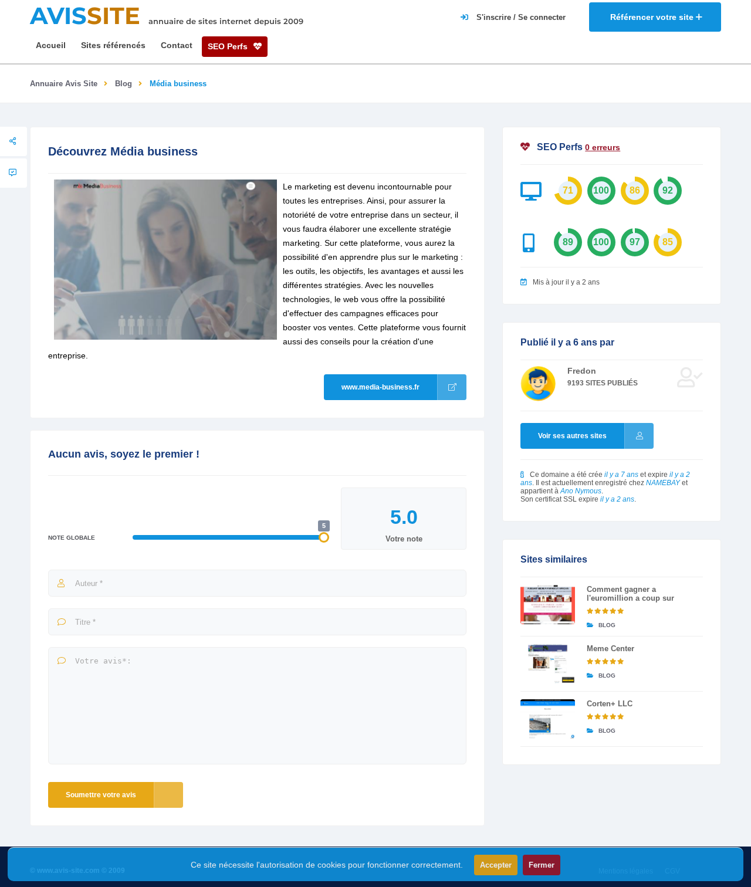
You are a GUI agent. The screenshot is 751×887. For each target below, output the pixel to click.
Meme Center (610, 648)
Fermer (541, 865)
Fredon (581, 370)
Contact (176, 45)
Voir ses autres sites (572, 436)
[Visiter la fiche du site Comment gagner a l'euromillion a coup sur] (547, 604)
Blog (123, 83)
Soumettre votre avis (101, 795)
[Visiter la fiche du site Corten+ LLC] (547, 719)
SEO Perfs (229, 46)
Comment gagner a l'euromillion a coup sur (630, 593)
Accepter (496, 865)
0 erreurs (602, 147)
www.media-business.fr (380, 387)
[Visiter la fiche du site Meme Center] (547, 663)
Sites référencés (113, 45)
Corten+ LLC (609, 703)
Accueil (51, 45)
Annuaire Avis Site (63, 83)
